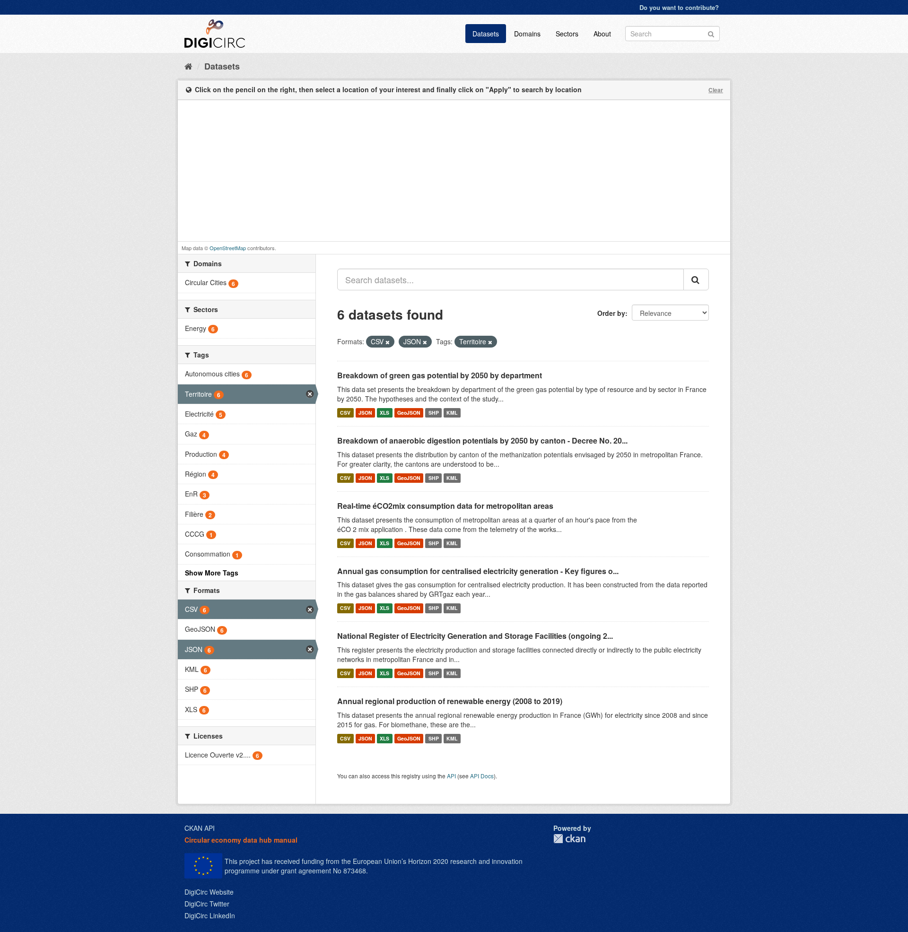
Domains (527, 33)
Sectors (567, 33)
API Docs (482, 776)
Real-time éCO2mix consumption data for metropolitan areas (445, 505)
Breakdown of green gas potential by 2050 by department (439, 375)
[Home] (188, 66)
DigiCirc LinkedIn (209, 915)
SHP (433, 412)
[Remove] (387, 342)
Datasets (485, 33)
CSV (345, 412)
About (602, 33)
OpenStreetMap (228, 248)
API (451, 776)
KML (451, 412)
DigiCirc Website (209, 892)
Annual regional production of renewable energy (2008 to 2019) (449, 701)
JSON (365, 412)
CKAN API (199, 828)
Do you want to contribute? (679, 7)
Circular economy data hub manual (240, 840)
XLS (384, 412)
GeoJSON (408, 412)
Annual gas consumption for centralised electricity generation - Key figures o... (478, 571)
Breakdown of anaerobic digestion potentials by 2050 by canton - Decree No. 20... (482, 440)
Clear (715, 90)
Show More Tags (211, 572)
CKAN (569, 839)
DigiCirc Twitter (206, 903)
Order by (611, 313)
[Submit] (711, 33)
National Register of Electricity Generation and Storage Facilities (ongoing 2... (475, 635)
